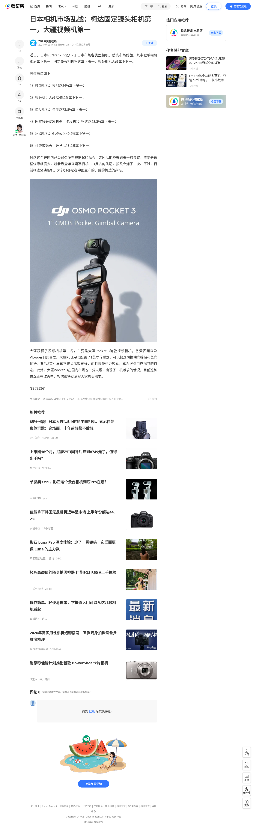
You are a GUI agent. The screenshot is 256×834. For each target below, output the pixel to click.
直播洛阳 (35, 619)
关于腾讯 (35, 806)
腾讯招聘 (109, 806)
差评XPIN (35, 498)
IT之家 (33, 679)
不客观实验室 (38, 558)
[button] (216, 33)
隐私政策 (75, 806)
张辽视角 (35, 437)
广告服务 (98, 806)
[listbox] (93, 545)
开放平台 (86, 806)
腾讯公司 (88, 822)
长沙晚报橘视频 (39, 649)
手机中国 (35, 528)
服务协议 (63, 806)
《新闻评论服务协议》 (80, 692)
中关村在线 (36, 588)
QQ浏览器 (133, 806)
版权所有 (98, 822)
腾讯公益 (121, 806)
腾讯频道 (145, 806)
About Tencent (49, 806)
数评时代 (35, 468)
